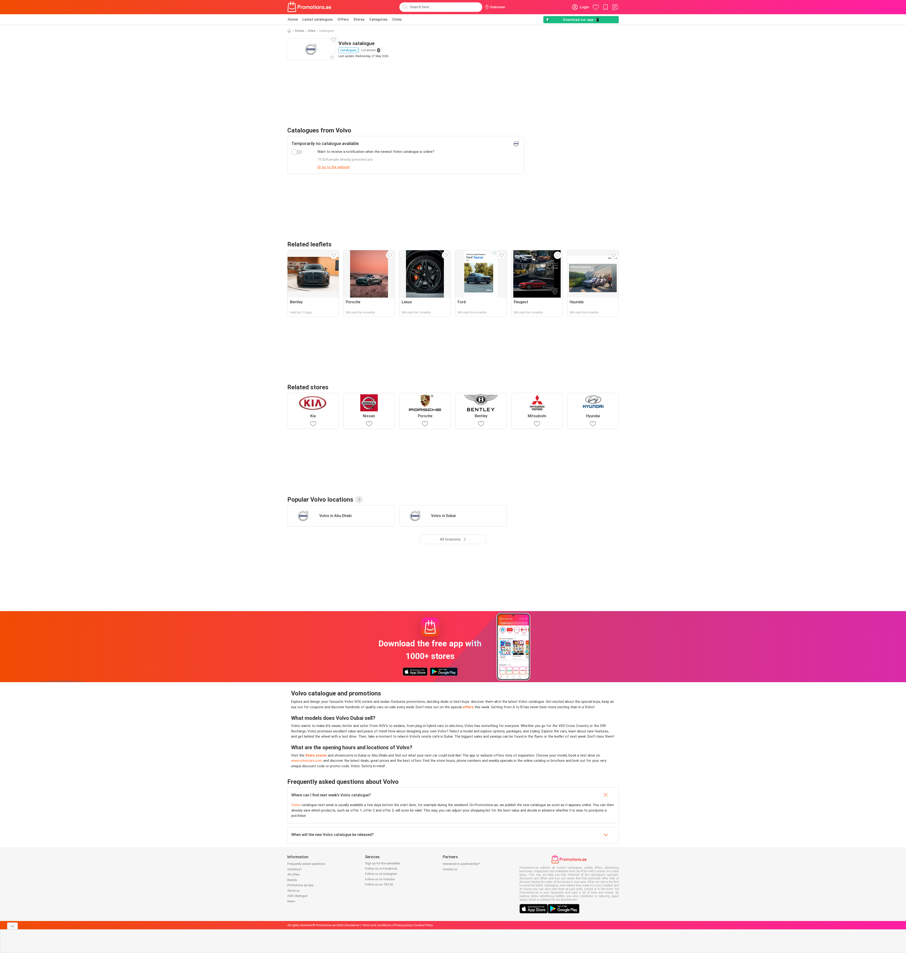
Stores (359, 19)
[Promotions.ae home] (309, 7)
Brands (292, 880)
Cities (397, 19)
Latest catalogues (317, 19)
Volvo (311, 30)
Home (293, 19)
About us (293, 890)
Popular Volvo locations (320, 499)
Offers (343, 19)
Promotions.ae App (300, 885)
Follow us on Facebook (381, 868)
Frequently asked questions (306, 864)
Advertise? (294, 869)
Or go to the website (333, 167)
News (291, 901)
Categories (378, 19)
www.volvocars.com (306, 760)
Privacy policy (403, 925)
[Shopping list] (615, 7)
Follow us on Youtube (380, 879)
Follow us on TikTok (379, 884)
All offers (293, 874)
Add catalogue (297, 896)
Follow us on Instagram (381, 874)
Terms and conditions (376, 925)
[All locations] (359, 499)
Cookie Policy (423, 925)
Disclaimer (352, 925)
